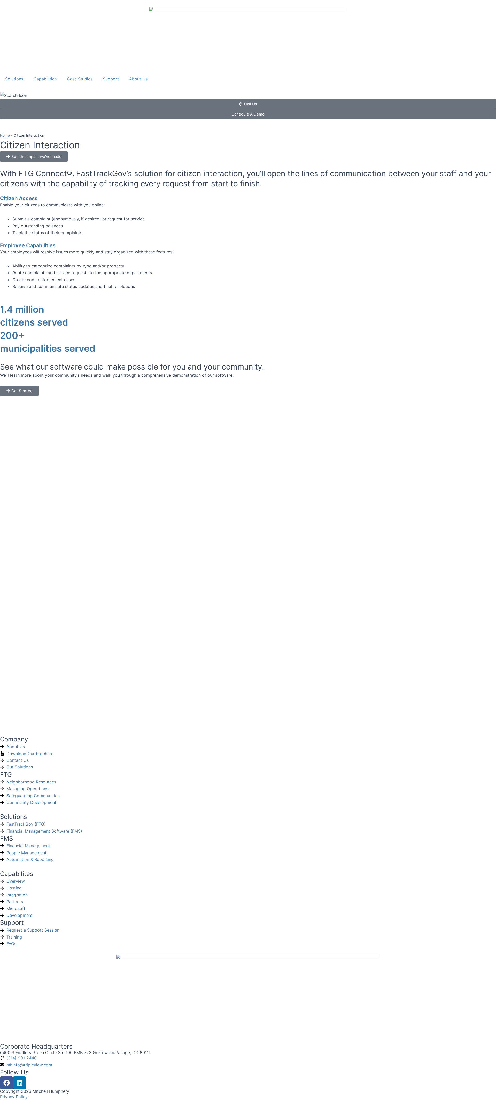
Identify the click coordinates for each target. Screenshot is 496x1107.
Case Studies (79, 78)
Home (5, 135)
